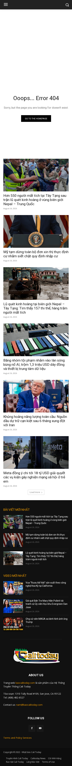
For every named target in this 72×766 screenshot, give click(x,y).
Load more (35, 492)
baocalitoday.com (25, 682)
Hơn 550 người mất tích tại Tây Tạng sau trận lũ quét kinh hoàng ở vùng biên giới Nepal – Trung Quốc (34, 200)
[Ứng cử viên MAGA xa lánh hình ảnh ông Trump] (13, 624)
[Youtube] (40, 728)
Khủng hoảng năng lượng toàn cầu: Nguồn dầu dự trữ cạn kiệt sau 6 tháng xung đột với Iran (35, 421)
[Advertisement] (36, 47)
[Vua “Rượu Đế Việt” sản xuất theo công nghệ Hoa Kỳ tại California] (13, 588)
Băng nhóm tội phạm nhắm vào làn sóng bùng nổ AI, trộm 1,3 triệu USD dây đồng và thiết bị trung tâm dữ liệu (34, 364)
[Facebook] (32, 728)
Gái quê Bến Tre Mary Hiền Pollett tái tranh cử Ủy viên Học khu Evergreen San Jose (46, 604)
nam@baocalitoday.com (29, 704)
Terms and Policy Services (17, 737)
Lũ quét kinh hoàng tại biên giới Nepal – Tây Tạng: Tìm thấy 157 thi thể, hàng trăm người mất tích (35, 308)
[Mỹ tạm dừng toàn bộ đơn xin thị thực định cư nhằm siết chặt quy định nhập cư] (36, 231)
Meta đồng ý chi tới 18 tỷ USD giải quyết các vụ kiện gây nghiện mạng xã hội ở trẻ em (34, 477)
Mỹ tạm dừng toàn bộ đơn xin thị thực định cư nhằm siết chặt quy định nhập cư (35, 254)
